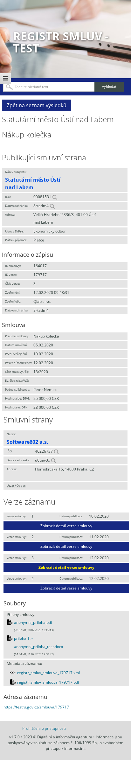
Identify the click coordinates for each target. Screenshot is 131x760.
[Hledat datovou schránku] (52, 205)
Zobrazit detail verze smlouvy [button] (66, 525)
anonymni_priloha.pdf (33, 622)
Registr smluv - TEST (61, 42)
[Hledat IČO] (54, 196)
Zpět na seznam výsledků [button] (36, 105)
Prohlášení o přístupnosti (44, 728)
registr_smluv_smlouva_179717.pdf (48, 682)
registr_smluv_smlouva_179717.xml (48, 672)
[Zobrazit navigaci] (5, 78)
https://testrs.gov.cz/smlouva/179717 (36, 707)
